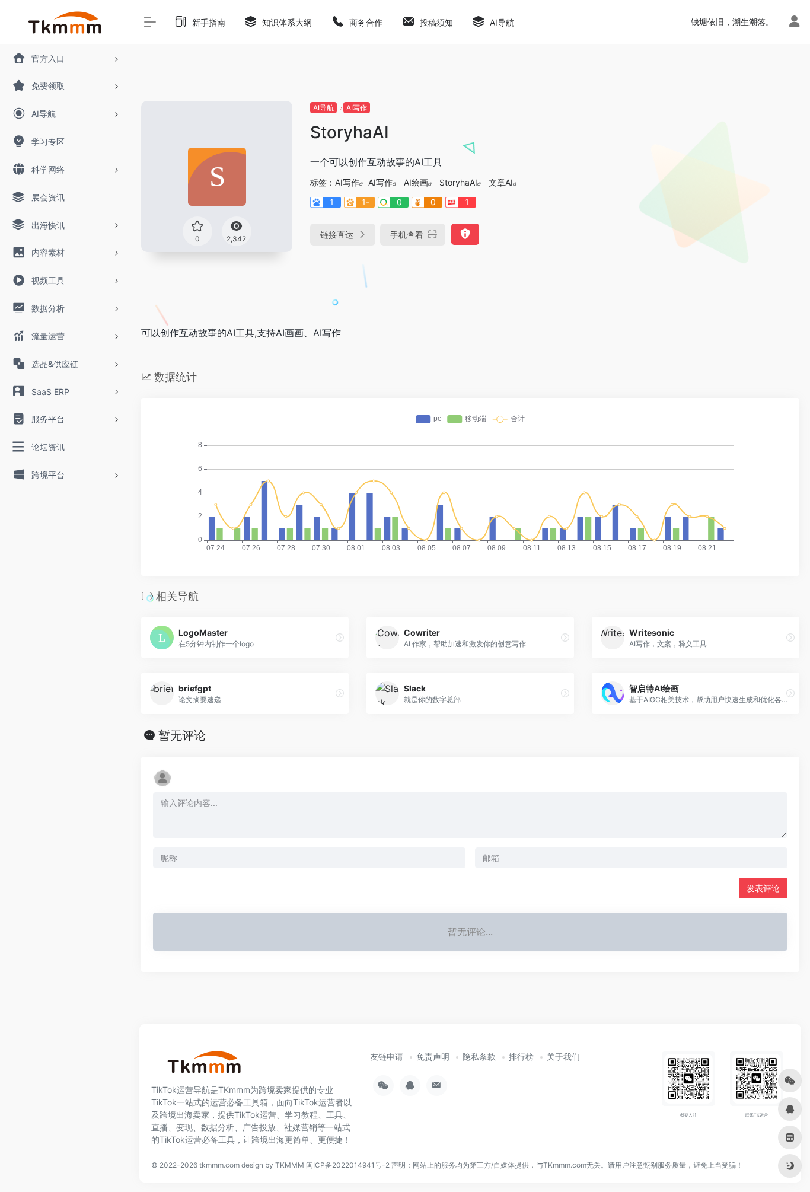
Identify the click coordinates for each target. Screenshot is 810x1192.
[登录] (794, 22)
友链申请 (386, 1056)
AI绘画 (416, 182)
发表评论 (763, 888)
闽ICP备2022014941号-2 (348, 1165)
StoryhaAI (458, 182)
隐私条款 (479, 1056)
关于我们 (563, 1056)
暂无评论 (182, 735)
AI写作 (356, 107)
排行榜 (521, 1056)
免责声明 (432, 1056)
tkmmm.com (219, 1165)
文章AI (501, 182)
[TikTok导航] (204, 1066)
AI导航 (323, 107)
